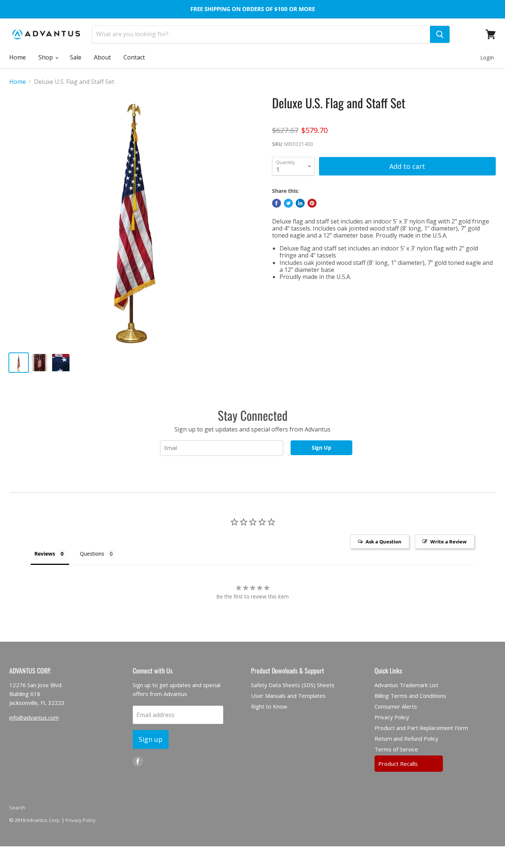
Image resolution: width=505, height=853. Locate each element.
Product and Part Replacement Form (421, 727)
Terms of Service (396, 749)
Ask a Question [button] (383, 541)
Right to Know (269, 706)
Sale (75, 57)
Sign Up (321, 447)
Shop (46, 57)
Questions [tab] (92, 553)
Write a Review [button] (448, 541)
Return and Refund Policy (406, 738)
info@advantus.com (34, 717)
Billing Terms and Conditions (410, 695)
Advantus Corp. (43, 820)
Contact (134, 57)
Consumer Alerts (395, 706)
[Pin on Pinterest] (312, 203)
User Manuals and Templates (288, 695)
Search (17, 807)
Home (17, 57)
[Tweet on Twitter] (288, 203)
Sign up (151, 739)
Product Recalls (398, 763)
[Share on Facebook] (276, 203)
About (102, 57)
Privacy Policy (391, 717)
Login (487, 57)
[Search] (440, 34)
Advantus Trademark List (406, 685)
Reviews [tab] (44, 553)
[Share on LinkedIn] (300, 203)
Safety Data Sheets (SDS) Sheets (293, 685)
